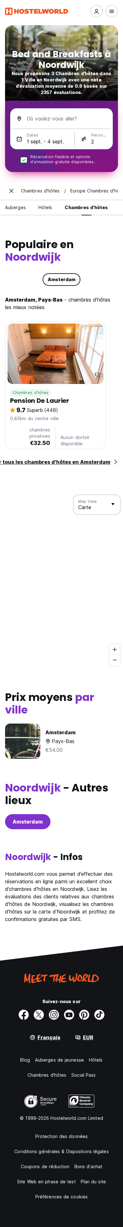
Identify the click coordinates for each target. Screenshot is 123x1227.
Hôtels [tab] (45, 207)
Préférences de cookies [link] (61, 1196)
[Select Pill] (96, 11)
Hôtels (96, 1060)
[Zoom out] (114, 660)
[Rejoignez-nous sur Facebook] (24, 1015)
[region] (61, 580)
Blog (25, 1060)
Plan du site (93, 1181)
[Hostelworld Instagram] (54, 1015)
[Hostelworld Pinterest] (84, 1015)
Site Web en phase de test (46, 1181)
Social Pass (83, 1075)
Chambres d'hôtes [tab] (86, 207)
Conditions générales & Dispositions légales (61, 1151)
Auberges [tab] (15, 207)
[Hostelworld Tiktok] (99, 1015)
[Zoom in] (114, 649)
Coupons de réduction (45, 1166)
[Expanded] (11, 190)
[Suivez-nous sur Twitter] (39, 1015)
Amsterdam (28, 822)
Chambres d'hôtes (31, 392)
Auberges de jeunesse (59, 1060)
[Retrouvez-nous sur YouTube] (69, 1015)
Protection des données (61, 1136)
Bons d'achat (88, 1166)
